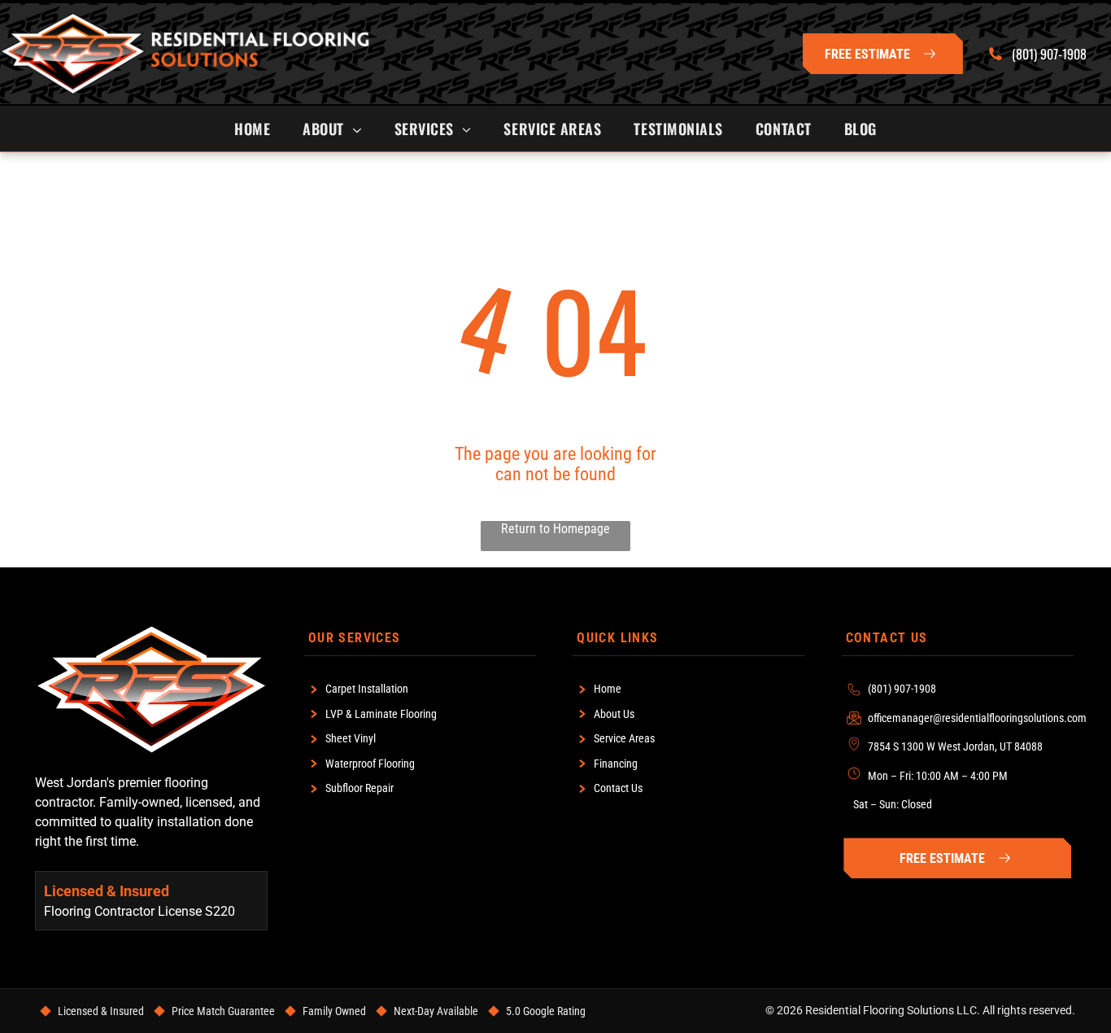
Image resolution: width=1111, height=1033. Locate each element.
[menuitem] (252, 128)
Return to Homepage (555, 528)
